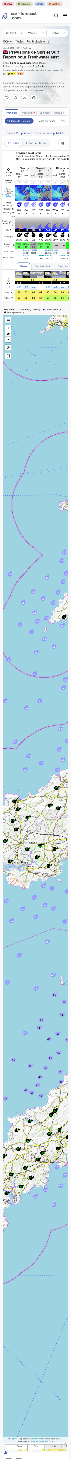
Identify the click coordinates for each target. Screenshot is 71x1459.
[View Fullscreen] (8, 356)
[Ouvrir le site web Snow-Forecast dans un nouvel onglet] (8, 4)
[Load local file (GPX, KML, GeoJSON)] (8, 320)
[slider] (6, 1452)
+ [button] (8, 328)
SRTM (58, 1438)
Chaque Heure (36, 143)
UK (8, 41)
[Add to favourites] (6, 97)
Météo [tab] (23, 266)
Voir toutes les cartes (8, 195)
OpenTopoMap (36, 1441)
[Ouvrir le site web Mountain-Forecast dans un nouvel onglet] (24, 4)
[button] (27, 886)
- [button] (8, 339)
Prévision (11, 112)
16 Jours (13, 143)
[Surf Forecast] (19, 15)
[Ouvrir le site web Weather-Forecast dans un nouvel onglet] (55, 4)
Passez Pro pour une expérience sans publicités (35, 133)
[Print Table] (33, 97)
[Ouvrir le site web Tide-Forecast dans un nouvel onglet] (39, 4)
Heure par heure (46, 121)
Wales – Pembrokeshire (33, 41)
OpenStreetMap (37, 1438)
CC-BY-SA (48, 1441)
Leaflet (13, 1438)
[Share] (24, 97)
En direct (44, 112)
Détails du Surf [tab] (42, 266)
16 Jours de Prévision (19, 121)
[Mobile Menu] (65, 15)
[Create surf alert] (15, 97)
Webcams (27, 112)
